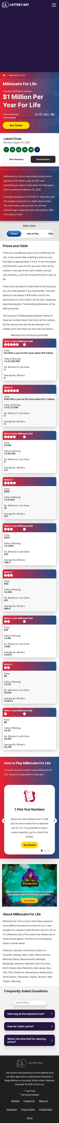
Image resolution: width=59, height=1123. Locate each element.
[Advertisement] (29, 41)
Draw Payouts (43, 159)
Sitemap (15, 1101)
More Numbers (16, 159)
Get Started (30, 845)
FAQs (51, 233)
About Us (43, 1101)
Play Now (29, 901)
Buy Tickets (16, 125)
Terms (29, 1118)
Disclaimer (12, 1109)
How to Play (33, 233)
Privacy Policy (28, 1109)
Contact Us (29, 1101)
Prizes (14, 233)
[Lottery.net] (15, 7)
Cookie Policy (45, 1109)
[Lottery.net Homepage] (4, 75)
